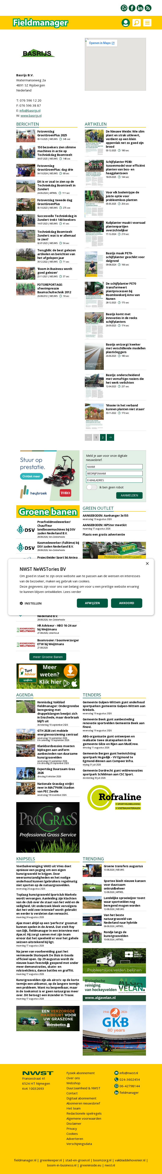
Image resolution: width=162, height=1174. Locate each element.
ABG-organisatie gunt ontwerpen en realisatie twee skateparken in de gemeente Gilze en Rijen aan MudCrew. (110, 740)
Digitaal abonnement (81, 1098)
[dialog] (81, 587)
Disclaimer (73, 1123)
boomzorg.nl (102, 1160)
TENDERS (92, 695)
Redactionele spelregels (84, 1113)
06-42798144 (130, 1086)
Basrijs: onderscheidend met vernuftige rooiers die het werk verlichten (125, 379)
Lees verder (72, 592)
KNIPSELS (25, 859)
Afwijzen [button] (92, 603)
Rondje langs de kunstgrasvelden (116, 934)
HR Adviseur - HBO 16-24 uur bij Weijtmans (57, 627)
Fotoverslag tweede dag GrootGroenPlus (54, 202)
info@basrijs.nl (30, 110)
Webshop (73, 1083)
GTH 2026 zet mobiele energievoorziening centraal (57, 732)
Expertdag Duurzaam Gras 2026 (56, 771)
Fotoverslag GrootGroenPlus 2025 (52, 133)
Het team (73, 1108)
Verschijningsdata (79, 1144)
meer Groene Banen (48, 657)
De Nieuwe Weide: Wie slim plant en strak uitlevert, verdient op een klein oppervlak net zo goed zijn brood (125, 139)
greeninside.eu (90, 1165)
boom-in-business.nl (61, 1165)
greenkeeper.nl (51, 1160)
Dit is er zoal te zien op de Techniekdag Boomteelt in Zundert (56, 185)
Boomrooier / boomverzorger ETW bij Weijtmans (58, 642)
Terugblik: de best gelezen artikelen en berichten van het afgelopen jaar (56, 254)
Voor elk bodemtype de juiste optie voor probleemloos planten (122, 196)
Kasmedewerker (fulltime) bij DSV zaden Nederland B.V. (58, 544)
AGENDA (24, 695)
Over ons (73, 1078)
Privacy (71, 1128)
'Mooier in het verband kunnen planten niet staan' (125, 407)
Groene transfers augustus (123, 866)
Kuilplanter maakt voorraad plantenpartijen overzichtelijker (125, 226)
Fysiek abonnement (80, 1073)
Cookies (72, 1133)
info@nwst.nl (129, 1073)
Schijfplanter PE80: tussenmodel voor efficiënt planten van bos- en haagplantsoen (125, 167)
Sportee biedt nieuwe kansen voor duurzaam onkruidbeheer (125, 884)
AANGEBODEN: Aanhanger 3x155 (105, 515)
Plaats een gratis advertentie (104, 534)
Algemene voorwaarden (83, 1118)
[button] (31, 603)
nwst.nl (110, 1165)
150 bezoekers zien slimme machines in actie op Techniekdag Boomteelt (56, 151)
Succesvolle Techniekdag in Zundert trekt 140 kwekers (57, 218)
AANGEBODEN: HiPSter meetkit (105, 525)
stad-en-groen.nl (77, 1160)
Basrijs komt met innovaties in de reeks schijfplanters (121, 318)
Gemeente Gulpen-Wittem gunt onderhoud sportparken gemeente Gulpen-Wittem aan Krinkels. (114, 706)
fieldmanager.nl (25, 1160)
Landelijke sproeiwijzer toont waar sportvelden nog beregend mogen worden (124, 901)
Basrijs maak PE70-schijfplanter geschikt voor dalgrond (125, 257)
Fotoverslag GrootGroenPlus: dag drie (55, 168)
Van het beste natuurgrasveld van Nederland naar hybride (120, 919)
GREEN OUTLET (98, 508)
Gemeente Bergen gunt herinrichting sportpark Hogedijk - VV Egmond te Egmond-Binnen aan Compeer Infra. (109, 757)
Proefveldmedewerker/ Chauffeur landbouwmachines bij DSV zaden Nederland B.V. (56, 527)
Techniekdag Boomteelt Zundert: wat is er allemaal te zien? (56, 235)
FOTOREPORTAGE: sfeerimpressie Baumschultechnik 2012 (54, 288)
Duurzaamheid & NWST (83, 1088)
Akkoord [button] (126, 603)
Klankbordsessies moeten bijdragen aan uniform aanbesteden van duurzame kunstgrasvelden (57, 751)
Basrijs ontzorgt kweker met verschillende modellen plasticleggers (126, 348)
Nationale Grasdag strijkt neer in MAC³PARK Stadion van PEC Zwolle (55, 787)
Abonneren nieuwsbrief (83, 1103)
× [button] (147, 563)
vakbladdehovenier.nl (130, 1160)
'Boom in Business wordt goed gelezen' (54, 271)
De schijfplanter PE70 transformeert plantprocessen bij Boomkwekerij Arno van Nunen (123, 291)
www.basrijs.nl (31, 115)
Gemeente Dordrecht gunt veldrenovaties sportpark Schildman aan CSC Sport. (113, 772)
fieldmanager (129, 1092)
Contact (72, 1093)
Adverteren (74, 1138)
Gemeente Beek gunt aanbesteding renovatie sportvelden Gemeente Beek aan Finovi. (113, 723)
